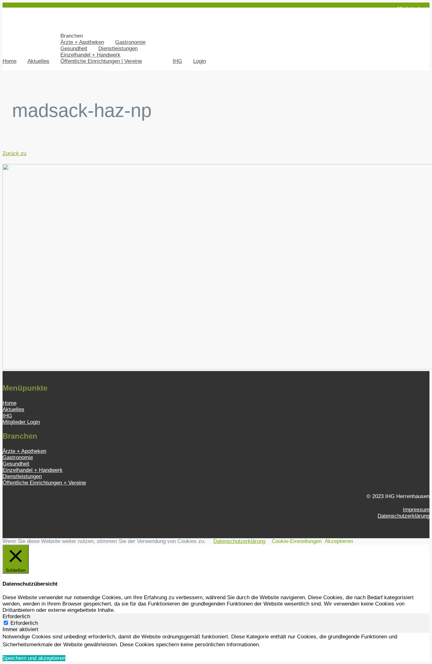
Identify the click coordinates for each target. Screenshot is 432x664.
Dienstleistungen (118, 49)
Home (9, 61)
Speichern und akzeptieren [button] (34, 658)
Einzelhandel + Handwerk (90, 55)
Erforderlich (24, 623)
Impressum (416, 510)
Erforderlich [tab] (16, 616)
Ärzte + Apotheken (82, 42)
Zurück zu (14, 153)
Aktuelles (38, 61)
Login (199, 61)
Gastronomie (130, 42)
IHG (177, 61)
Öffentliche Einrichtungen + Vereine (44, 483)
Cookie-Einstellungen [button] (297, 541)
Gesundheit (73, 49)
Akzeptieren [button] (339, 541)
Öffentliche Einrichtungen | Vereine (101, 61)
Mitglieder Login (413, 8)
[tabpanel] (216, 641)
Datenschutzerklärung (403, 516)
